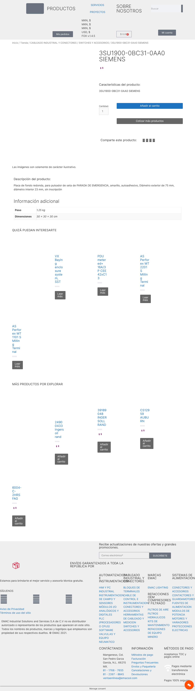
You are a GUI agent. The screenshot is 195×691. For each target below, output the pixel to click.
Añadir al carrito (150, 105)
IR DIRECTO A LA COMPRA (150, 113)
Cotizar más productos (150, 120)
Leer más (60, 295)
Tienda (24, 42)
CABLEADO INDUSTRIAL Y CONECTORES (53, 42)
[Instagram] (36, 599)
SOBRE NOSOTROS (129, 8)
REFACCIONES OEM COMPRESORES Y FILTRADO (159, 598)
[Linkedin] (69, 599)
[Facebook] (4, 599)
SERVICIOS (97, 5)
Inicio (15, 42)
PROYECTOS (97, 12)
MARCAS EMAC (154, 576)
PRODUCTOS (61, 8)
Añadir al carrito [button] (61, 459)
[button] (143, 141)
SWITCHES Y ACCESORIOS (94, 42)
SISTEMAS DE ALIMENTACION (183, 576)
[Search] (182, 8)
